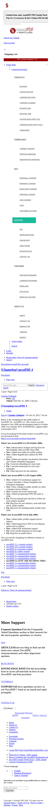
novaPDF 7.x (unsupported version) (21, 554)
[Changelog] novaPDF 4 (17, 369)
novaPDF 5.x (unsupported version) (21, 558)
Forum (11, 743)
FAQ (3, 642)
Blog (11, 746)
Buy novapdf (23, 364)
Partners (12, 730)
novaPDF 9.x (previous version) (19, 549)
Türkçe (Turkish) (21, 775)
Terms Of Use (24, 803)
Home (11, 722)
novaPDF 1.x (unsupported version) (21, 568)
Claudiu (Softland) (8, 396)
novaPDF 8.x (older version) (18, 551)
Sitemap (7, 805)
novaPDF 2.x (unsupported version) (21, 565)
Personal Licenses (16, 739)
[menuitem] (19, 69)
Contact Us (13, 727)
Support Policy (10, 803)
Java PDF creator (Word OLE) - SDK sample (28, 759)
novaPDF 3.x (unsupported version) (21, 563)
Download (13, 736)
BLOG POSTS (7, 663)
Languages (13, 732)
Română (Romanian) (22, 773)
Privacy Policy (37, 803)
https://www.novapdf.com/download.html (18, 438)
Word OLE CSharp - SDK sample (23, 755)
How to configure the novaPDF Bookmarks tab (28, 757)
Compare (12, 741)
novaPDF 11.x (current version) (19, 544)
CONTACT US (7, 703)
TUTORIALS (7, 681)
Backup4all (19, 713)
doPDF (15, 715)
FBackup (29, 713)
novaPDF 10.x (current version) (19, 547)
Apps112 (43, 715)
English (17, 771)
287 (13, 398)
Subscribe (9, 791)
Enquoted (25, 718)
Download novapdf (9, 364)
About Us (13, 725)
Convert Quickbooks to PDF (21, 762)
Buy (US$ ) (12, 23)
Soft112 (36, 715)
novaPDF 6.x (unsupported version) (21, 556)
